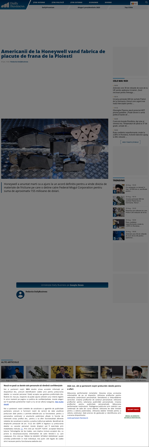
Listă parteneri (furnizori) (77, 418)
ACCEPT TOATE (133, 409)
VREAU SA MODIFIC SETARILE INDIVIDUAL (132, 417)
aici (22, 429)
